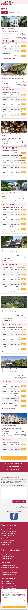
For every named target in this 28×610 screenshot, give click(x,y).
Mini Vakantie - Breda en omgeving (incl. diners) (11, 43)
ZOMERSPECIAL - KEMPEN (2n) (8, 403)
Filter (4, 12)
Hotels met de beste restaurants (8, 533)
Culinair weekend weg (6, 528)
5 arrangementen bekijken (8, 292)
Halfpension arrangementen (7, 535)
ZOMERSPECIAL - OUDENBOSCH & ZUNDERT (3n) (12, 207)
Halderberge (18, 195)
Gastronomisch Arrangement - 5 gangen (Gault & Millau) (13, 267)
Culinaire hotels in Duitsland (7, 558)
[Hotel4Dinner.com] (7, 3)
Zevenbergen (18, 138)
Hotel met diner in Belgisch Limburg (9, 587)
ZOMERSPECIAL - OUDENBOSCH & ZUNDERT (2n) (12, 212)
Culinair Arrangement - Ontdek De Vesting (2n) (11, 447)
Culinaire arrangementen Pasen (8, 569)
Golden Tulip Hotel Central (9, 425)
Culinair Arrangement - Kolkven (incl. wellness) (11, 342)
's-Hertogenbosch (19, 428)
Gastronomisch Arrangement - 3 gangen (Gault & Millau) (13, 272)
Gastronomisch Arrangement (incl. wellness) (11, 332)
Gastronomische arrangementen (8, 531)
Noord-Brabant (11, 31)
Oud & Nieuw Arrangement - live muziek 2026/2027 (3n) (13, 160)
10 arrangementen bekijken (8, 175)
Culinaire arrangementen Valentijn (8, 574)
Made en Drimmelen (19, 78)
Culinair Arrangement (6, 48)
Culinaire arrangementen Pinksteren (9, 572)
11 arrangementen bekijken (8, 117)
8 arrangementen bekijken (8, 232)
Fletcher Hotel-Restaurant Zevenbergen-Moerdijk (13, 134)
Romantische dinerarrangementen (8, 530)
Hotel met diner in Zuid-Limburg (8, 583)
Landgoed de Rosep (7, 309)
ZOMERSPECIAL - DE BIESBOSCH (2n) (9, 97)
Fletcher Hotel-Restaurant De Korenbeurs (13, 76)
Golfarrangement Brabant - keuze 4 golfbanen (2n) (12, 111)
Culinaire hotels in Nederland (7, 553)
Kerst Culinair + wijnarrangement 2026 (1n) (10, 346)
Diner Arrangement (6, 53)
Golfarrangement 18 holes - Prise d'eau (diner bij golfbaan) (14, 282)
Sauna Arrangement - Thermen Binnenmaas (11, 170)
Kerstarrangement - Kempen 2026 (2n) (10, 384)
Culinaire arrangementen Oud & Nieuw (9, 567)
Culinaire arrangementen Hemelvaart (9, 571)
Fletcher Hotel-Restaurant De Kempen (12, 369)
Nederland (4, 31)
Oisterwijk (17, 312)
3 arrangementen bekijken (8, 58)
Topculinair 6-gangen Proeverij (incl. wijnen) (11, 337)
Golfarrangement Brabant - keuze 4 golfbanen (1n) (12, 102)
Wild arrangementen (5, 544)
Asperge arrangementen (6, 542)
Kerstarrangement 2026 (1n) (7, 217)
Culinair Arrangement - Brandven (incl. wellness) (12, 327)
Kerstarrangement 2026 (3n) (7, 226)
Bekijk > (23, 46)
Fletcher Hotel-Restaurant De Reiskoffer (12, 192)
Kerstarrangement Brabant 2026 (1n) (9, 150)
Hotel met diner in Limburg (7, 581)
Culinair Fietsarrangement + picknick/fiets (10, 286)
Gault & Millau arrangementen (7, 540)
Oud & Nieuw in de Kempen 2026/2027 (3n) (10, 398)
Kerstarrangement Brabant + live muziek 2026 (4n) (12, 155)
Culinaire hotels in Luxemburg (7, 556)
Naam (3, 489)
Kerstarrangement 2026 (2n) (7, 222)
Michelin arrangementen (6, 537)
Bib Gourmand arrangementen (8, 539)
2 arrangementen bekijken (8, 452)
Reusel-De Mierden (19, 372)
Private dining (4, 546)
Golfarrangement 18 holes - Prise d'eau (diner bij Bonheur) (14, 277)
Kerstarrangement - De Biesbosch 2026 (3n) (11, 107)
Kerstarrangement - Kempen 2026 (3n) (10, 393)
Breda (16, 31)
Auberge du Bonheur (7, 249)
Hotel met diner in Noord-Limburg (8, 585)
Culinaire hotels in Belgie (6, 555)
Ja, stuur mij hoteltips (19, 501)
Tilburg (17, 252)
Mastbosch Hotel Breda (8, 28)
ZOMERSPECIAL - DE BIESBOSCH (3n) (9, 165)
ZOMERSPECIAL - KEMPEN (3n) (8, 389)
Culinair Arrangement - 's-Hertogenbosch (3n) (11, 442)
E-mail (3, 494)
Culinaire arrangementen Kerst (8, 565)
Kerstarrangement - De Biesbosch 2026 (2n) (11, 92)
